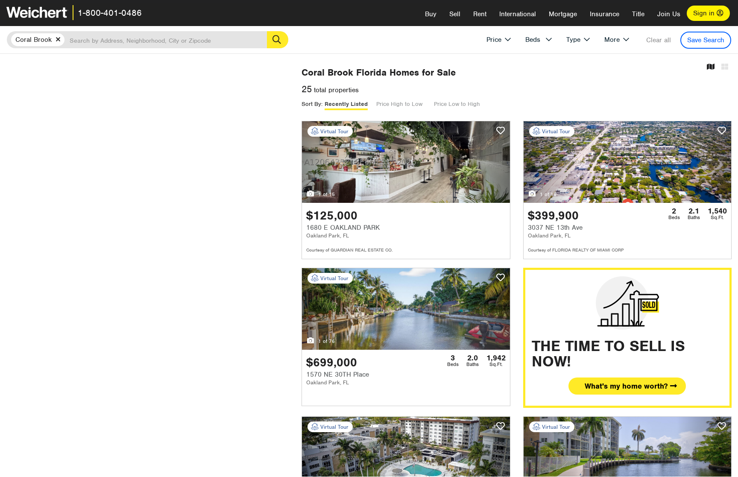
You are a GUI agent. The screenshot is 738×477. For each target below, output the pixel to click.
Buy (430, 14)
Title (638, 14)
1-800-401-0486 (110, 12)
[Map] (710, 67)
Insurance (604, 14)
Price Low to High (457, 104)
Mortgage (563, 14)
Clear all (658, 40)
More (612, 39)
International (517, 14)
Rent (479, 14)
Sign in (705, 13)
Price (493, 39)
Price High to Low (399, 104)
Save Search (705, 40)
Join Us (668, 14)
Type (573, 39)
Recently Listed (346, 104)
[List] (725, 67)
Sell (454, 14)
